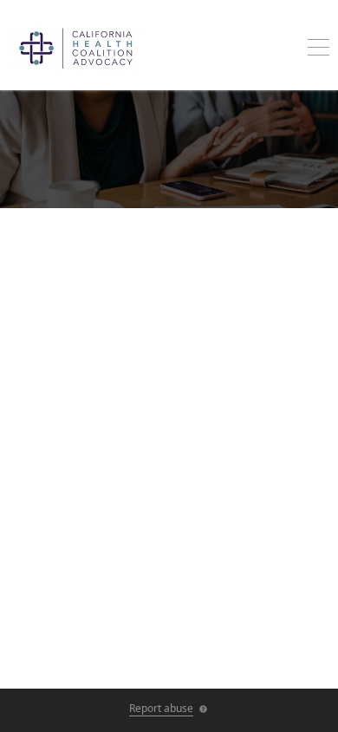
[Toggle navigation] (318, 49)
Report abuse (161, 708)
